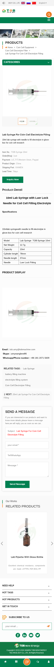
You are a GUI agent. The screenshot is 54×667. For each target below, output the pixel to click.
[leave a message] (26, 661)
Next (52, 543)
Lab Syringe (28, 368)
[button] (49, 19)
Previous (2, 543)
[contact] (37, 663)
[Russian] (29, 3)
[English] (23, 3)
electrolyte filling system (16, 380)
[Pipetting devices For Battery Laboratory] (27, 532)
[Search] (49, 16)
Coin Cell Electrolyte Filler (16, 50)
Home (10, 47)
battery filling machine (15, 374)
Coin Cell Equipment (25, 47)
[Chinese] (34, 3)
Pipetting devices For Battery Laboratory (27, 559)
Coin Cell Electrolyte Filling (17, 385)
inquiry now (13, 180)
